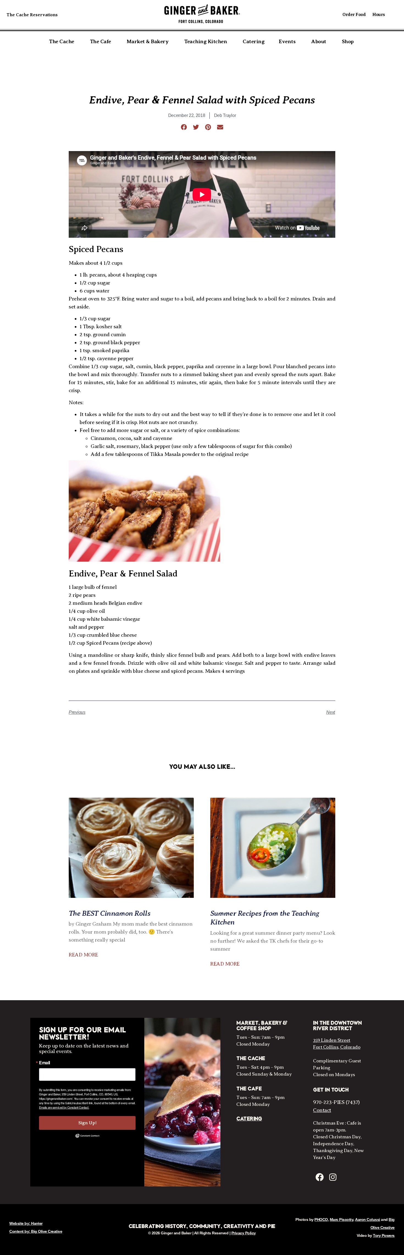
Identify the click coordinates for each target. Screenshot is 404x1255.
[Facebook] (319, 1177)
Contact (322, 1110)
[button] (184, 127)
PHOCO (321, 1219)
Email (44, 1062)
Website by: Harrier (26, 1223)
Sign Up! (87, 1122)
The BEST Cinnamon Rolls (109, 913)
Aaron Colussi (367, 1219)
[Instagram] (332, 1177)
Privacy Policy (243, 1233)
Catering (249, 1119)
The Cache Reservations (32, 14)
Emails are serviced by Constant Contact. (64, 1107)
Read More (83, 955)
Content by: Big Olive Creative (35, 1231)
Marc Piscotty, (342, 1219)
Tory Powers (384, 1235)
